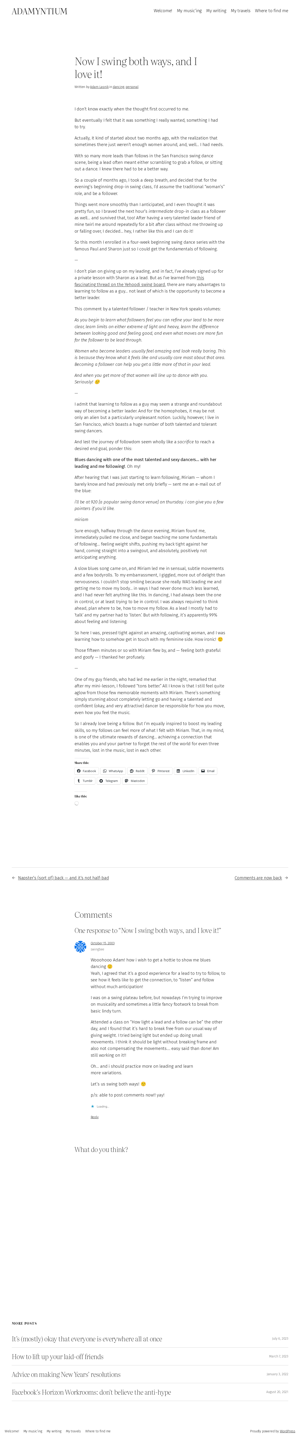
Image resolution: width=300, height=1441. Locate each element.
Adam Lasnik (99, 87)
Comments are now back (258, 877)
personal (132, 87)
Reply (95, 1117)
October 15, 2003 (103, 943)
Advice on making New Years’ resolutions (66, 1374)
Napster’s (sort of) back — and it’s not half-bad (63, 877)
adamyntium (40, 11)
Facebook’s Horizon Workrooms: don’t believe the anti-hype (91, 1392)
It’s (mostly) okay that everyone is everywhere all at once (87, 1339)
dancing (118, 87)
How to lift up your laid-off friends (58, 1356)
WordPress (287, 1431)
